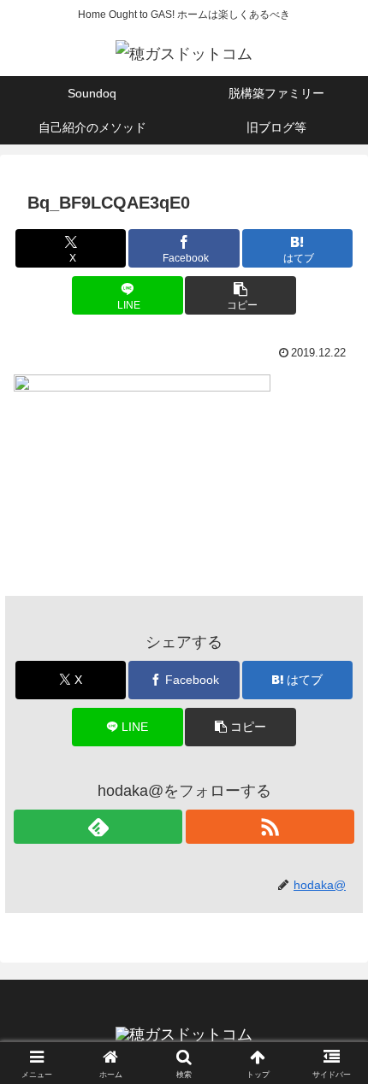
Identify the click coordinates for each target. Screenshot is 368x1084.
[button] (240, 295)
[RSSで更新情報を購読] (270, 827)
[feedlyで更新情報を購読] (98, 827)
